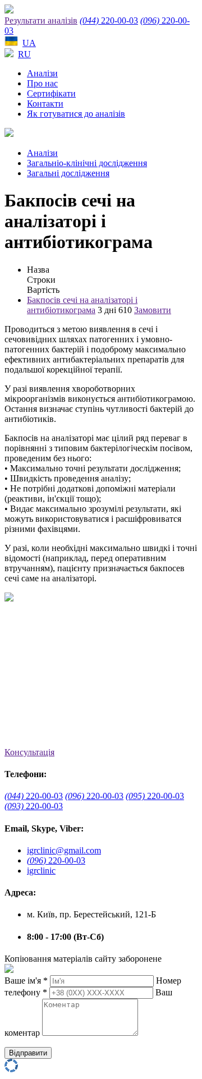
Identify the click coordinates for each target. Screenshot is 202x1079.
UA (29, 43)
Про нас (42, 83)
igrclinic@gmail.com (64, 850)
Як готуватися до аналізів (76, 113)
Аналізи (42, 73)
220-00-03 (109, 20)
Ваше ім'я (26, 980)
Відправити (28, 1053)
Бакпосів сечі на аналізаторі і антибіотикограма (82, 305)
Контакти (45, 103)
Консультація (29, 752)
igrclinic (41, 870)
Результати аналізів (40, 20)
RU (24, 54)
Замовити (152, 310)
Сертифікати (51, 93)
